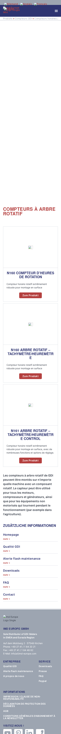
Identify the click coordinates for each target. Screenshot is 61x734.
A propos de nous (13, 676)
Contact (9, 594)
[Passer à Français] (40, 4)
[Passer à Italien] (9, 9)
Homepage (11, 534)
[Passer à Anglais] (26, 4)
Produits (8, 18)
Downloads (11, 570)
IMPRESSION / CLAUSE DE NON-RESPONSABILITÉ (22, 697)
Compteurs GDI (23, 18)
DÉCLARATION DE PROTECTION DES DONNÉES (24, 705)
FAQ (6, 582)
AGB (5, 711)
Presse (43, 671)
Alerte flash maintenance (22, 558)
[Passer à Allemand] (11, 4)
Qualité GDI (11, 546)
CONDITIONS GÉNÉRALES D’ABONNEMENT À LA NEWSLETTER (29, 717)
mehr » (6, 539)
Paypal (43, 681)
